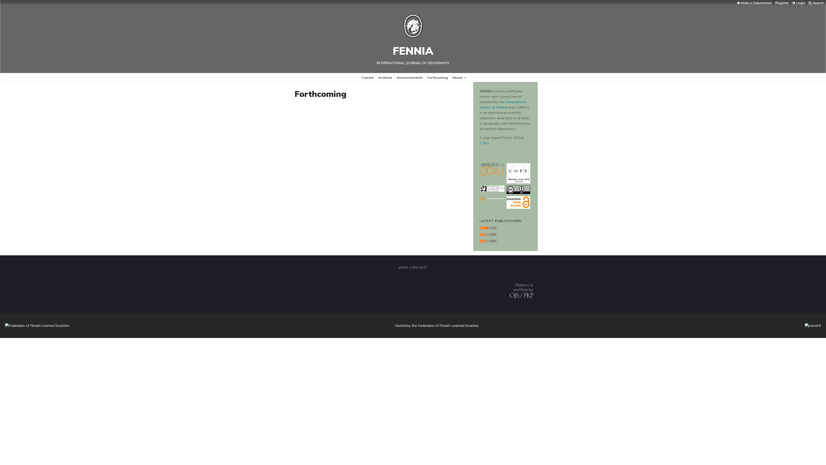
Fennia (413, 50)
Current (368, 77)
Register (782, 3)
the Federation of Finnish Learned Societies (445, 325)
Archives (385, 77)
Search (818, 3)
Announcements (410, 77)
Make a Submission (756, 3)
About (457, 77)
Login (800, 3)
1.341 (484, 143)
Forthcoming (437, 77)
